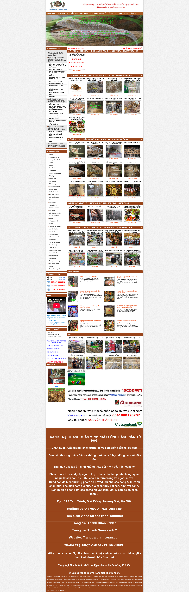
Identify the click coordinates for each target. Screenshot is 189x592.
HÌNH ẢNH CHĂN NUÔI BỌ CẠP (56, 134)
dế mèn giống (120, 579)
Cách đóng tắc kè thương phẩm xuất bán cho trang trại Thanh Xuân (56, 323)
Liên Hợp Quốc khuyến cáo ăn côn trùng (126, 321)
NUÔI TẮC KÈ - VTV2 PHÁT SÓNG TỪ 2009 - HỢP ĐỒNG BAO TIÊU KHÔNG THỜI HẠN (56, 100)
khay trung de (109, 582)
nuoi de (85, 576)
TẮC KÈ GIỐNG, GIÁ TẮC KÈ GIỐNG (77, 162)
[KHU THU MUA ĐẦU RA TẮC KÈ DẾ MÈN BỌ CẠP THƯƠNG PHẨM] (132, 259)
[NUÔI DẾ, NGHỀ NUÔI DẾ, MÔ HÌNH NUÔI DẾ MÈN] (76, 87)
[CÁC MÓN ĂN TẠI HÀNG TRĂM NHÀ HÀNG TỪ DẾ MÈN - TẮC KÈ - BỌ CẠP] (113, 239)
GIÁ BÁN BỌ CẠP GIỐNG (95, 206)
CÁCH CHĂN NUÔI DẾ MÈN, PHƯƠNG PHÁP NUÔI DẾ (57, 72)
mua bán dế (133, 582)
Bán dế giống (52, 181)
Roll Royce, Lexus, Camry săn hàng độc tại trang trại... (90, 291)
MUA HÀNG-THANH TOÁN (84, 13)
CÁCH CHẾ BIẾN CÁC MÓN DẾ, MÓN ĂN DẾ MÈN (77, 118)
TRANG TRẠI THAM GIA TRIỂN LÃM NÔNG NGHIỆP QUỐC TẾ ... (127, 306)
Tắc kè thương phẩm (55, 250)
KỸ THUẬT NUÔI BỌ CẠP (56, 132)
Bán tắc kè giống (53, 229)
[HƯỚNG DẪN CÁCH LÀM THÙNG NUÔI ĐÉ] (76, 107)
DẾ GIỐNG (52, 96)
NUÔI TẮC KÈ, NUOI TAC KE (132, 142)
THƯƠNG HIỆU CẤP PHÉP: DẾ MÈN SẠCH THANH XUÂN (132, 79)
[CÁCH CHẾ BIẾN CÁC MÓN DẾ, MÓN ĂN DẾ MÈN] (76, 126)
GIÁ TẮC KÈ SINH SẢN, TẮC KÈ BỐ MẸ (95, 143)
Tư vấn (51, 154)
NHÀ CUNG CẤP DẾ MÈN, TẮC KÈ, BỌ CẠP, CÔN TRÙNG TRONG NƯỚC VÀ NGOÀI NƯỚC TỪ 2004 (57, 53)
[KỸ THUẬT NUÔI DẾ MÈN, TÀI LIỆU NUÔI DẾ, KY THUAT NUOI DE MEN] (95, 87)
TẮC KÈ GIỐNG (53, 124)
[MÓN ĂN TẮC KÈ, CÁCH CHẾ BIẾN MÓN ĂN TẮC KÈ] (113, 190)
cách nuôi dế (73, 576)
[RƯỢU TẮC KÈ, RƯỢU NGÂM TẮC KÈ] (132, 190)
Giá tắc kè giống (53, 234)
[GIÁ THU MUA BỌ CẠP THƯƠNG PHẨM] (113, 215)
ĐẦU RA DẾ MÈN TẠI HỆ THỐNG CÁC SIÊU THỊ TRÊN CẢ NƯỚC (95, 251)
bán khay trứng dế (91, 582)
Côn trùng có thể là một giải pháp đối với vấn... (90, 321)
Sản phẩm (70, 13)
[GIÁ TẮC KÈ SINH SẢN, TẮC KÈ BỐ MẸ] (95, 151)
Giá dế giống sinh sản (55, 184)
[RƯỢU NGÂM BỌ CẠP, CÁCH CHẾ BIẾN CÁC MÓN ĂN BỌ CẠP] (132, 215)
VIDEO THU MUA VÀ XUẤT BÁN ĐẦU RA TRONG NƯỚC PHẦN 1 (76, 338)
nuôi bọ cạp (61, 587)
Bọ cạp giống (52, 258)
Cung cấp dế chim (54, 208)
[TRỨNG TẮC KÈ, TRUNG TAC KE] (113, 170)
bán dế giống (53, 579)
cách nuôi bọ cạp (68, 587)
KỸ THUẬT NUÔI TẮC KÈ (56, 104)
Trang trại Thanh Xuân (52, 576)
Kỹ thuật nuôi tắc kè (54, 221)
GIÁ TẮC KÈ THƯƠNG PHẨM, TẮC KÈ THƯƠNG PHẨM (114, 143)
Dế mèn (51, 162)
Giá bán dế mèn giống (55, 173)
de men (111, 576)
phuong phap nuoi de (62, 579)
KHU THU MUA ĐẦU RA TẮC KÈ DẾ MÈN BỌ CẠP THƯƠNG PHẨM (132, 251)
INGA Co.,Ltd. (63, 590)
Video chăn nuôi (100, 13)
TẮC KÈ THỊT (95, 162)
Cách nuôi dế (52, 170)
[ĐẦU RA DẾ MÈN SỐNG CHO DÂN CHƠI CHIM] (132, 239)
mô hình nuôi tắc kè (53, 587)
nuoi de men (127, 579)
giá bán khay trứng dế (54, 585)
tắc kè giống (87, 585)
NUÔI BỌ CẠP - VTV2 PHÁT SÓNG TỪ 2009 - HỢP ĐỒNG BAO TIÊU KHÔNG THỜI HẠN (56, 128)
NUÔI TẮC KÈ (53, 111)
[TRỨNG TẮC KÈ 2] (132, 170)
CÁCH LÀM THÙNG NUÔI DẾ (95, 98)
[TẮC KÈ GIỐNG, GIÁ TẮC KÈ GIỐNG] (76, 170)
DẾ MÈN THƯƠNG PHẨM (56, 83)
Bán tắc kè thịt (53, 245)
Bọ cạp (51, 266)
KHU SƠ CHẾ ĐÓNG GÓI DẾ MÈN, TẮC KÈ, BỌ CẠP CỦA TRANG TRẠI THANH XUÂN (95, 231)
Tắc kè (51, 223)
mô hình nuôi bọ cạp (78, 587)
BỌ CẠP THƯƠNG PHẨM (56, 137)
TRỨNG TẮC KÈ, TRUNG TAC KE (114, 162)
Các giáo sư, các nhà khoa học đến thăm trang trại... (90, 306)
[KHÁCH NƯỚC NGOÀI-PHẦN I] (113, 259)
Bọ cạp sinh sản (53, 255)
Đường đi (132, 13)
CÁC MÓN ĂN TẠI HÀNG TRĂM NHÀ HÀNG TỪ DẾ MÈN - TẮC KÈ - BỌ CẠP (114, 231)
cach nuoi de (80, 576)
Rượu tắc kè (52, 247)
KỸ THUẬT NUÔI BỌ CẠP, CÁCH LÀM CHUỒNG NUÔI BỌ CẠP (76, 207)
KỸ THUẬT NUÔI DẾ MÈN (56, 69)
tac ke (72, 585)
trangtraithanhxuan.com (64, 576)
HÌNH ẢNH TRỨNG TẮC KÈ (57, 116)
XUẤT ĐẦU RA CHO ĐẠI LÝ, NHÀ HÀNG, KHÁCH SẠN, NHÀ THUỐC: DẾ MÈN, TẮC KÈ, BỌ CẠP (77, 251)
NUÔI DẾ (51, 75)
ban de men (100, 579)
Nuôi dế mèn (52, 178)
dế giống (138, 579)
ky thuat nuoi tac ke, (124, 585)
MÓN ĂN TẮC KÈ (54, 118)
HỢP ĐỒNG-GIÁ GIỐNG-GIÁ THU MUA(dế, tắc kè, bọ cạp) (77, 55)
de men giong (113, 579)
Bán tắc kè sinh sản (54, 242)
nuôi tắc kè (99, 585)
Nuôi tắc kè (52, 218)
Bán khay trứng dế (54, 194)
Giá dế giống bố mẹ (54, 186)
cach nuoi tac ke (106, 585)
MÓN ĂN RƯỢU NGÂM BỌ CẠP (56, 140)
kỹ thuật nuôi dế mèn (133, 576)
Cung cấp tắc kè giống (55, 226)
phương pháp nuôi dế (72, 579)
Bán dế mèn (52, 168)
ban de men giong (72, 582)
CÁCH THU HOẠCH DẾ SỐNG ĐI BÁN (132, 99)
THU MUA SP (61, 13)
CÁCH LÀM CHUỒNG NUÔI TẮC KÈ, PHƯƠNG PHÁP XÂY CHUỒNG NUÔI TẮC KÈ (57, 108)
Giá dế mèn (52, 200)
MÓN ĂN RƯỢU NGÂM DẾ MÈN (56, 93)
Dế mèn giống (53, 189)
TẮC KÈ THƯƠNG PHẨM (56, 113)
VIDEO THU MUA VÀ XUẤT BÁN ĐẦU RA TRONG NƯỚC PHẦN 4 (132, 338)
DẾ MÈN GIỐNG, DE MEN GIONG (56, 86)
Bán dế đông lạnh (54, 215)
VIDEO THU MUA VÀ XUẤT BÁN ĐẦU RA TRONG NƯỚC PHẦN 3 (113, 338)
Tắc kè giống (52, 239)
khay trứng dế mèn (125, 582)
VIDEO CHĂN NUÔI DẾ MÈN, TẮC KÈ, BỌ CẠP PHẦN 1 (113, 354)
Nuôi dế (51, 165)
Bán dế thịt (52, 210)
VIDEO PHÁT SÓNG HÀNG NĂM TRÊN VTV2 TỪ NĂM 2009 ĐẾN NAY (76, 371)
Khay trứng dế (53, 205)
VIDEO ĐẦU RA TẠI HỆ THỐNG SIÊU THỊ (95, 354)
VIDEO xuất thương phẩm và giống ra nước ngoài (76, 354)
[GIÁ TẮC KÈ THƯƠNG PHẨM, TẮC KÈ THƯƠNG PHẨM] (113, 151)
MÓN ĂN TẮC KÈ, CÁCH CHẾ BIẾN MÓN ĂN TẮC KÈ (114, 182)
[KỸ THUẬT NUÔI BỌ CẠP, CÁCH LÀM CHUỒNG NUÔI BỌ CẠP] (76, 215)
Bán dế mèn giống (54, 197)
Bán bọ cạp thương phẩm (56, 261)
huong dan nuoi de (82, 579)
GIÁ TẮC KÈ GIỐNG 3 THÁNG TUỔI (77, 143)
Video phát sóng (121, 13)
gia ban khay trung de (65, 585)
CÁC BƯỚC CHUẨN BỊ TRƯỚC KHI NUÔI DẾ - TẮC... (127, 277)
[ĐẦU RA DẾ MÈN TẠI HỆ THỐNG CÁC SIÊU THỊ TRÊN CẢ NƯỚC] (95, 259)
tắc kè (76, 585)
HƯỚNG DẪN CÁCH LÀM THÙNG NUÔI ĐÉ (77, 99)
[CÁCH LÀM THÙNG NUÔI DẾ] (95, 107)
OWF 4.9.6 (49, 590)
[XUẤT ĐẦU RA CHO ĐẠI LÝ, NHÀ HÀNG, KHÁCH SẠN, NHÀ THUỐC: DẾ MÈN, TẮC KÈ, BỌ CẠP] (76, 259)
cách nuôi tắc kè (115, 585)
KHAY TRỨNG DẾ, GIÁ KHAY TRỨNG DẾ (114, 79)
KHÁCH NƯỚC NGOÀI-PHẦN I (113, 250)
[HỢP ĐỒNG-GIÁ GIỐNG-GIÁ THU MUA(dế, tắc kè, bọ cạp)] (76, 63)
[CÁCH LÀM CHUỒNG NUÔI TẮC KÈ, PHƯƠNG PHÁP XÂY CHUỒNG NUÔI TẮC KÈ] (95, 190)
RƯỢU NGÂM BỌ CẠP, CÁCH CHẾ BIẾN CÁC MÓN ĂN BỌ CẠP (132, 207)
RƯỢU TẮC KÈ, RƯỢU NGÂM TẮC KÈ (57, 121)
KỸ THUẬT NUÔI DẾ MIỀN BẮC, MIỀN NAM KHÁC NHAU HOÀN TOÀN (57, 66)
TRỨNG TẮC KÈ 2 (132, 162)
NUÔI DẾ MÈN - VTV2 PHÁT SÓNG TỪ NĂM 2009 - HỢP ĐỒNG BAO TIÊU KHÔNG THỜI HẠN (57, 60)
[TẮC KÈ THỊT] (95, 170)
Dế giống (51, 176)
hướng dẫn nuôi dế (92, 579)
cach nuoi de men (63, 582)
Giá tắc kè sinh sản (54, 237)
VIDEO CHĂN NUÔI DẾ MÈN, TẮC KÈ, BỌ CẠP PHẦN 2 (131, 354)
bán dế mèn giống (81, 582)
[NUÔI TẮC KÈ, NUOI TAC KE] (132, 151)
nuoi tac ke (93, 585)
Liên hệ (110, 13)
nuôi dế (89, 576)
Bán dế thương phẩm (55, 213)
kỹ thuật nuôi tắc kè (133, 585)
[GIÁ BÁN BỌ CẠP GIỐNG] (95, 215)
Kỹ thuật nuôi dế (53, 192)
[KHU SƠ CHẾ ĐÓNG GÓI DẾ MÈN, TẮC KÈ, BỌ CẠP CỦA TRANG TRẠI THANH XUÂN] (95, 239)
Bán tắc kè (52, 231)
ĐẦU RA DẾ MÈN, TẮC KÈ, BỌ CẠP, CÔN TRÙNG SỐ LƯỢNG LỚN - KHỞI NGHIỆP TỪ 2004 (56, 145)
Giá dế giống (52, 202)
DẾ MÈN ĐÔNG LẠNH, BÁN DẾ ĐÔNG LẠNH (57, 78)
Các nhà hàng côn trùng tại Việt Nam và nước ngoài (127, 291)
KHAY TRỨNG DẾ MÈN (55, 81)
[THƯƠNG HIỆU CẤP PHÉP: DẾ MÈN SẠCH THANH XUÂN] (132, 87)
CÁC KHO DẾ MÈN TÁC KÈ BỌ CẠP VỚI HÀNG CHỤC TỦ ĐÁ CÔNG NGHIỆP (76, 231)
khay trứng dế (116, 582)
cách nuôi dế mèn (54, 582)
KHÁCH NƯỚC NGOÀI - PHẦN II (89, 276)
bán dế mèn (106, 579)
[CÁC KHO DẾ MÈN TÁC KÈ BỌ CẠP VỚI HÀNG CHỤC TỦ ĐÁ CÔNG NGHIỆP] (76, 239)
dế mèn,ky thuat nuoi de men (120, 576)
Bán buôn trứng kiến (54, 269)
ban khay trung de (100, 582)
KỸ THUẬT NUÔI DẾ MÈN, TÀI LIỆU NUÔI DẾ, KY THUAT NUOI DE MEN (95, 79)
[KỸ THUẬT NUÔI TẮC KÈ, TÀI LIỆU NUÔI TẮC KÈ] (76, 190)
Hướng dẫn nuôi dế (54, 160)
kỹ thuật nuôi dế (104, 576)
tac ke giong (81, 585)
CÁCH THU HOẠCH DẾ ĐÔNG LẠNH (113, 99)
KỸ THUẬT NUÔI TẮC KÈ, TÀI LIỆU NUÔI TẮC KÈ (77, 182)
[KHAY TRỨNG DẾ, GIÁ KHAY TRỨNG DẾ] (113, 87)
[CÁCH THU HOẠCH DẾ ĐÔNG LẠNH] (113, 107)
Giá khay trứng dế (54, 157)
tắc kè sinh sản (53, 253)
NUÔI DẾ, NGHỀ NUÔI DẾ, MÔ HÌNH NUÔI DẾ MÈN (77, 79)
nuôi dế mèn (133, 579)
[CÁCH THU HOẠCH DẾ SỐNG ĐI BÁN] (132, 107)
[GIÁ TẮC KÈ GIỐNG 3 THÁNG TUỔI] (76, 151)
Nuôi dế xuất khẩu (51, 320)
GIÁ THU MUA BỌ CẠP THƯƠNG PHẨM (113, 207)
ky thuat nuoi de (96, 576)
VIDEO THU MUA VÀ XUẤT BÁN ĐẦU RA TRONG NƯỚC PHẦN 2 (95, 338)
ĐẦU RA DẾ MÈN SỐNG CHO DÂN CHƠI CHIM (132, 231)
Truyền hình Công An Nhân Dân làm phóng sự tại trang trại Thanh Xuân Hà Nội (56, 317)
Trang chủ (51, 13)
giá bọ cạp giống (87, 587)
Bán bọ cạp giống (54, 263)
